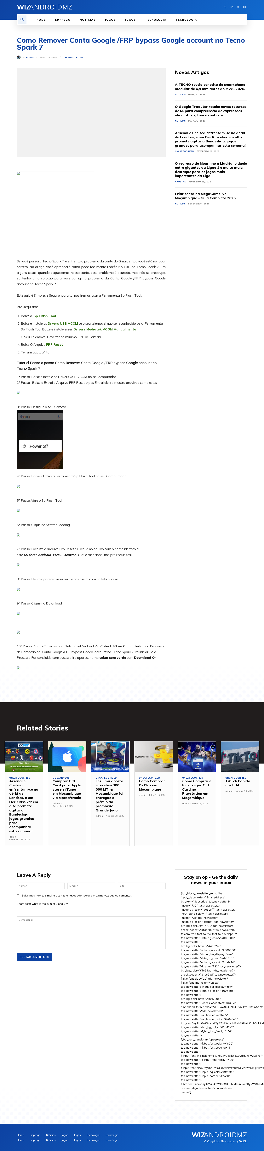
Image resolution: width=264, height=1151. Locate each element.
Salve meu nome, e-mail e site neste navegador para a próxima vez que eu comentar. (77, 895)
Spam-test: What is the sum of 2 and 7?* (42, 903)
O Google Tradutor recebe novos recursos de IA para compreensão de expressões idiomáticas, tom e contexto (210, 110)
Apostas (180, 181)
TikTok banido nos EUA (237, 783)
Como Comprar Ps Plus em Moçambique (152, 785)
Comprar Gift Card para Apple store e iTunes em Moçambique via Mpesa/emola (67, 789)
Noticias (180, 94)
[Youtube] (245, 7)
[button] (22, 19)
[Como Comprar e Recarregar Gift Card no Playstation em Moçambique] (197, 757)
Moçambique (61, 778)
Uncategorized (73, 57)
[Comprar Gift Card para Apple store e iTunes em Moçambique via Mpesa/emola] (67, 757)
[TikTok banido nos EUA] (240, 757)
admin (29, 57)
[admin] (20, 57)
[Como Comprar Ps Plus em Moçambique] (154, 757)
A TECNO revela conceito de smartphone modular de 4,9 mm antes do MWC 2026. (210, 86)
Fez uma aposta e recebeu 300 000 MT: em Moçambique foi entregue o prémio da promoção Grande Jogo (109, 795)
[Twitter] (238, 7)
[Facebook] (225, 7)
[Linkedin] (231, 7)
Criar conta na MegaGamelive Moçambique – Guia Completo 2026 (205, 196)
